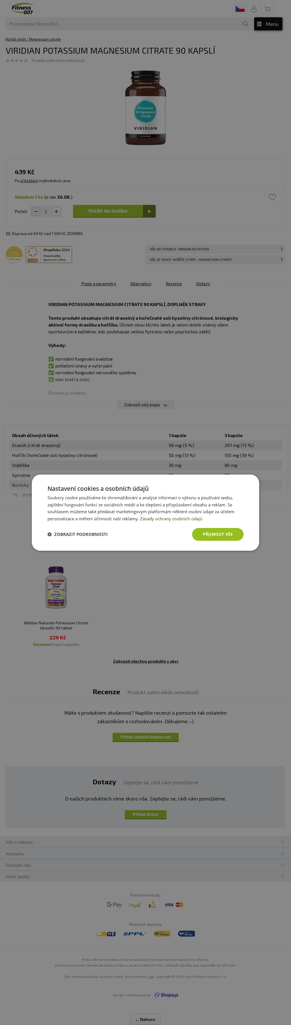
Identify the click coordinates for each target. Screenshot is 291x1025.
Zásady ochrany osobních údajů (171, 518)
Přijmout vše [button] (218, 534)
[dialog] (145, 512)
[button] (77, 534)
